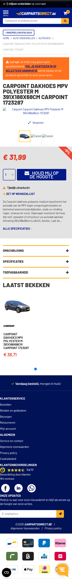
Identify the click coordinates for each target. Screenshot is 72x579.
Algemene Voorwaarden (25, 528)
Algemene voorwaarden (14, 447)
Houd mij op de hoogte (44, 175)
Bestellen (5, 404)
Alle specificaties (17, 228)
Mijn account (8, 428)
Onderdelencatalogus (19, 32)
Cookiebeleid (8, 459)
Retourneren (7, 422)
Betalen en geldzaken (13, 410)
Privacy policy (8, 453)
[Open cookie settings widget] (6, 572)
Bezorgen (6, 416)
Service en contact (11, 441)
